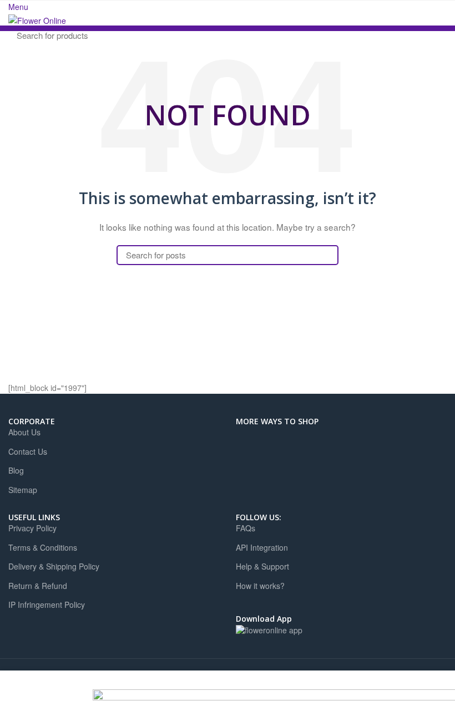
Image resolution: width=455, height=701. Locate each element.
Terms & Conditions (42, 547)
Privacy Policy (32, 528)
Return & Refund (37, 586)
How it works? (260, 586)
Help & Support (262, 566)
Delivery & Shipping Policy (53, 566)
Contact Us (27, 451)
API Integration (262, 547)
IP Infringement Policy (46, 605)
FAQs (245, 528)
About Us (24, 432)
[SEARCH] (432, 35)
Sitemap (22, 490)
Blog (16, 470)
